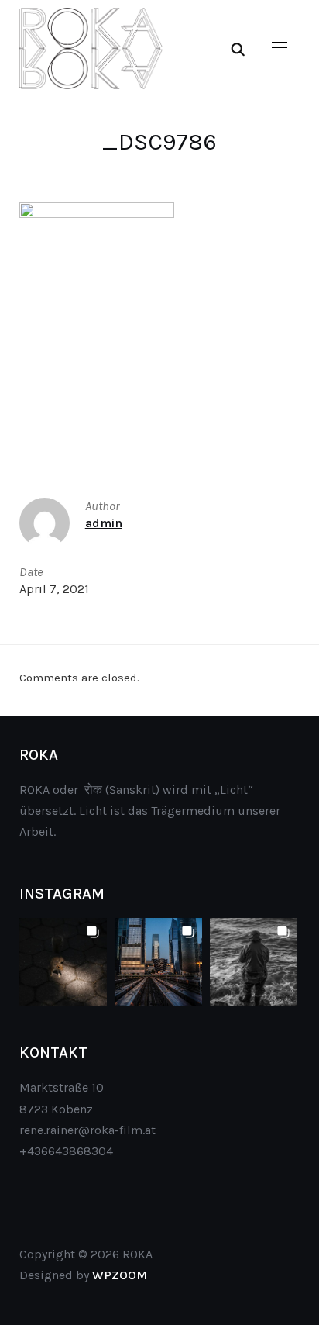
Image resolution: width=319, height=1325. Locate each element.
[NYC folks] (63, 962)
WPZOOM (119, 1275)
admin (103, 523)
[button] (279, 48)
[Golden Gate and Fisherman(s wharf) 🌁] (253, 962)
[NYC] (158, 962)
